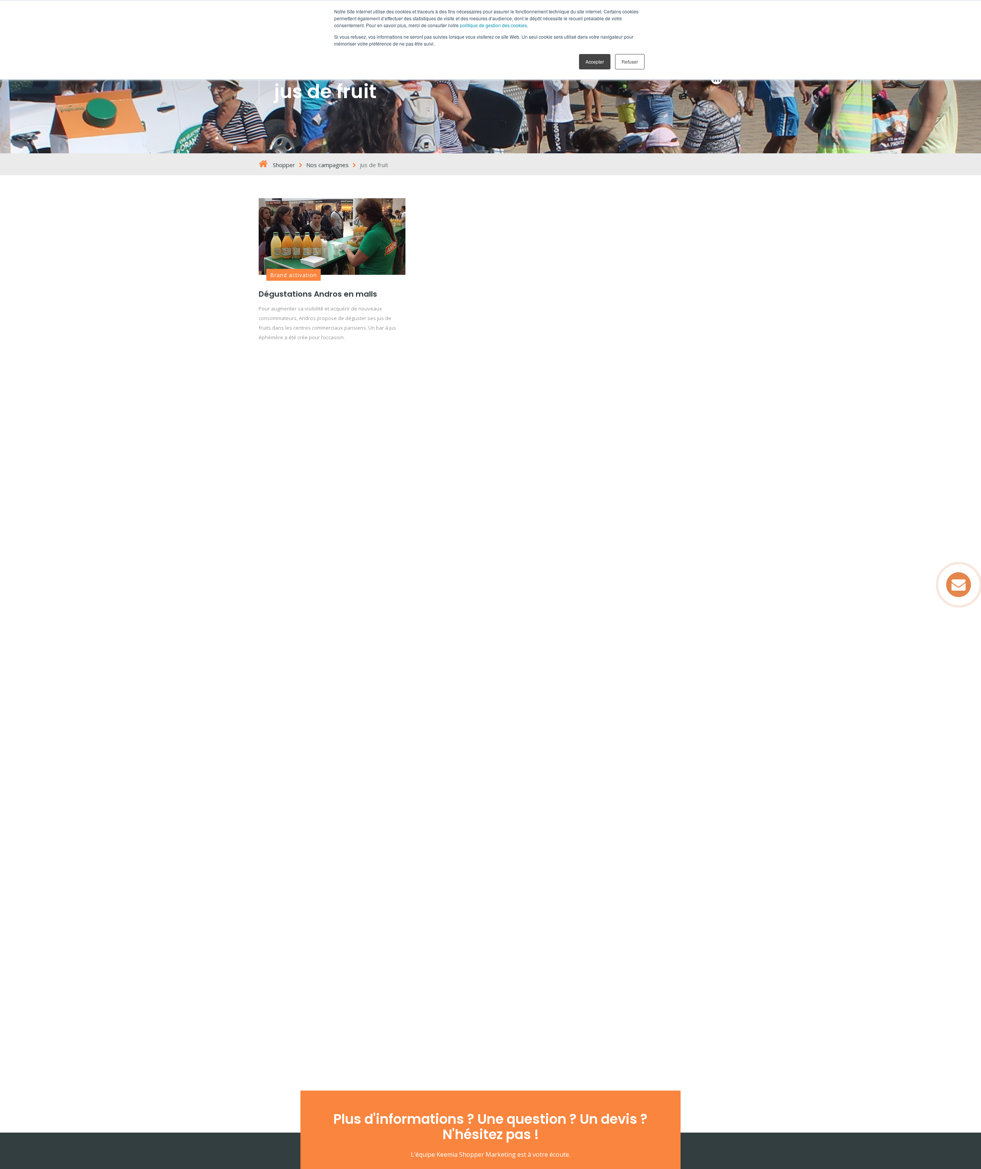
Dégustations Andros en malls (318, 294)
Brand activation (293, 275)
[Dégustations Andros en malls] (332, 236)
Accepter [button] (595, 61)
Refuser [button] (630, 61)
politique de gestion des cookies (493, 25)
